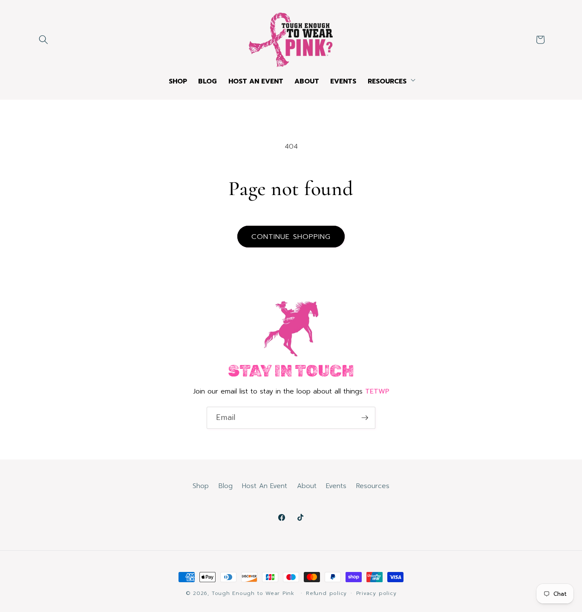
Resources (372, 486)
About (307, 486)
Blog (226, 486)
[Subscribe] (364, 418)
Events (336, 486)
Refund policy (326, 593)
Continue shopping (291, 236)
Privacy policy (376, 593)
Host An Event (264, 486)
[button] (43, 39)
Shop (201, 486)
